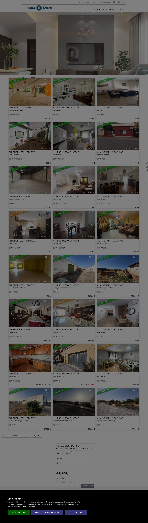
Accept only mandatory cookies (47, 512)
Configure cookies (76, 512)
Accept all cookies (19, 512)
